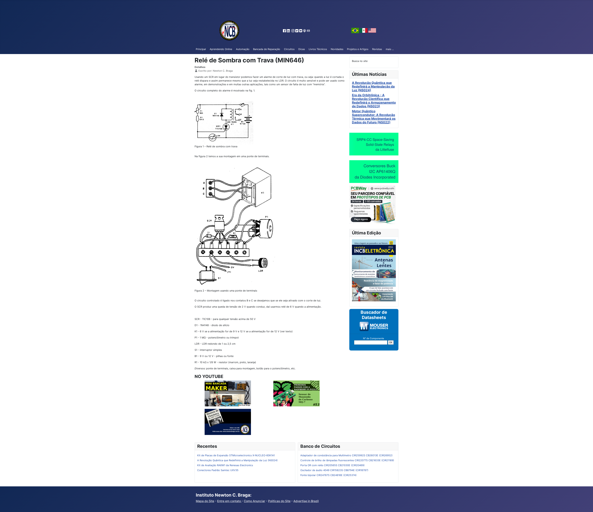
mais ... (390, 49)
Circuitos (289, 49)
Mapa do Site (205, 501)
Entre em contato (229, 501)
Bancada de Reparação (266, 49)
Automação (242, 49)
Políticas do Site (279, 501)
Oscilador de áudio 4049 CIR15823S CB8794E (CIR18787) (334, 470)
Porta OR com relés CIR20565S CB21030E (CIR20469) (332, 465)
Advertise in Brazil (306, 501)
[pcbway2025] (372, 204)
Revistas (377, 49)
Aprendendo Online (221, 49)
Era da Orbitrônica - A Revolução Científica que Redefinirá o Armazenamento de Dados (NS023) (374, 100)
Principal (201, 49)
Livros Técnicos (318, 49)
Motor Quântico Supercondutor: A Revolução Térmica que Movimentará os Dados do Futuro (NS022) (373, 116)
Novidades (337, 49)
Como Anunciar (254, 501)
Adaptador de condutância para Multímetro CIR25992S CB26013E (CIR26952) (346, 455)
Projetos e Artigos (357, 49)
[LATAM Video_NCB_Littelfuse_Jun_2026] (373, 143)
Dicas (301, 49)
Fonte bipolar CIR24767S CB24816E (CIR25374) (328, 475)
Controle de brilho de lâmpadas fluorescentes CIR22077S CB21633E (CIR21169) (347, 460)
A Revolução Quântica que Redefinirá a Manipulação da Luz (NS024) (373, 86)
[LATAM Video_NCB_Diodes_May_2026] (373, 171)
